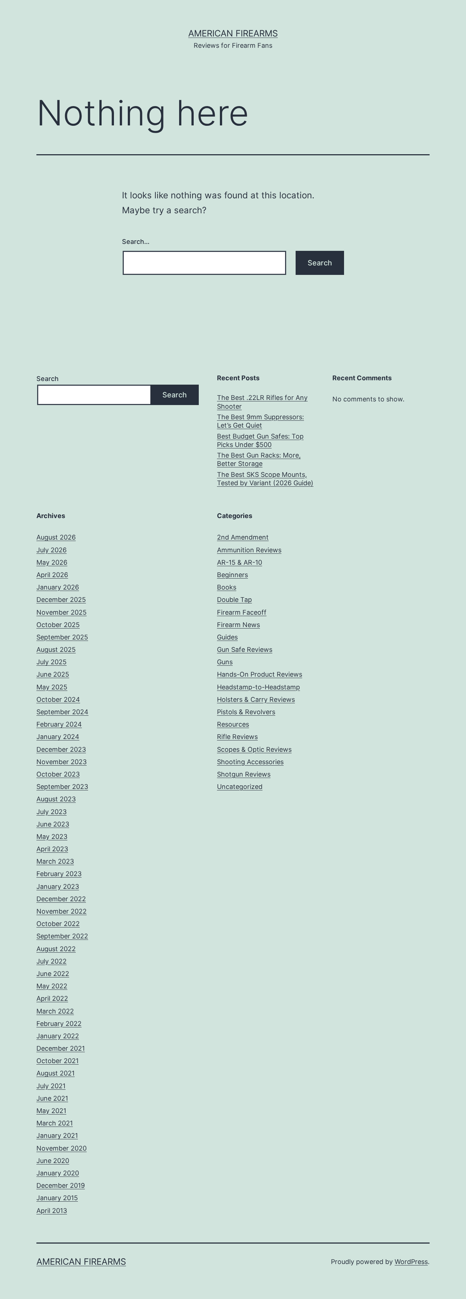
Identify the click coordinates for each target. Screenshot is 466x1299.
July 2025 (51, 662)
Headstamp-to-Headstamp (258, 687)
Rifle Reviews (237, 736)
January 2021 (57, 1135)
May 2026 (51, 562)
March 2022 (55, 1011)
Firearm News (238, 625)
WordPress (411, 1261)
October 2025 (58, 625)
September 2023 (62, 786)
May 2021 (51, 1111)
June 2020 (52, 1160)
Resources (233, 724)
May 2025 (51, 687)
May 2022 (51, 986)
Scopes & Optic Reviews (254, 749)
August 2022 (56, 949)
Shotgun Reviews (243, 774)
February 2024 (59, 724)
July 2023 (51, 812)
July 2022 (51, 961)
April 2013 (51, 1210)
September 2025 (62, 637)
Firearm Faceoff (241, 612)
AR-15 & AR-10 (239, 562)
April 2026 (52, 575)
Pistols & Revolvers (246, 712)
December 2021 (60, 1048)
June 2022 (52, 973)
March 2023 (55, 861)
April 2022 (52, 998)
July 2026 (51, 550)
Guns (225, 662)
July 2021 (51, 1086)
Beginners (232, 575)
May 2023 (51, 836)
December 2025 (61, 599)
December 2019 (60, 1185)
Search (47, 378)
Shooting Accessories (250, 762)
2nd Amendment (243, 537)
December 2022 (61, 899)
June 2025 (52, 674)
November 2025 (61, 612)
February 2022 (59, 1023)
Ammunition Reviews (249, 550)
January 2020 (57, 1173)
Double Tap (234, 599)
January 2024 (57, 736)
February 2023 (59, 874)
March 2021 (54, 1123)
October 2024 (58, 699)
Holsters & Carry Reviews (256, 699)
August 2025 (56, 649)
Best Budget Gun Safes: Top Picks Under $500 (260, 440)
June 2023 (52, 824)
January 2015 (57, 1198)
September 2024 (62, 712)
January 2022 (57, 1036)
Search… (136, 241)
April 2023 (52, 849)
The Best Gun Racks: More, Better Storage (259, 459)
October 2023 (58, 774)
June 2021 (52, 1098)
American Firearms (233, 33)
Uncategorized (239, 786)
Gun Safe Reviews (244, 649)
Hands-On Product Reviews (259, 674)
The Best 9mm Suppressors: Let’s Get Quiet (260, 421)
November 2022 (61, 911)
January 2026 (57, 587)
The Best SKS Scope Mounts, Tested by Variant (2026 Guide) (265, 479)
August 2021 (55, 1073)
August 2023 (56, 799)
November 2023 (61, 762)
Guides (227, 637)
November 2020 (61, 1148)
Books (226, 587)
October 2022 (58, 923)
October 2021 (57, 1061)
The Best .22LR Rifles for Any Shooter (262, 402)
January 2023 (57, 886)
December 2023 (61, 749)
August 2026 (56, 537)
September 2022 (62, 936)
